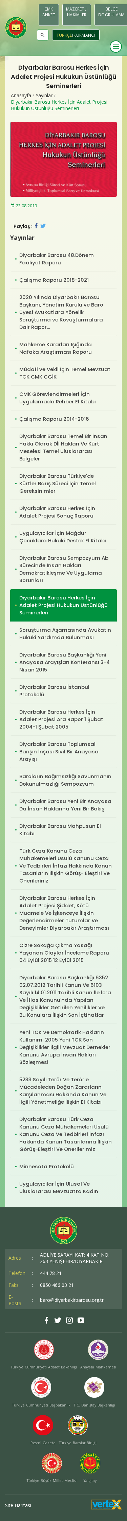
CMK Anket (48, 12)
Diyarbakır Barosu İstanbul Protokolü (54, 690)
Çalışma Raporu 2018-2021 (54, 279)
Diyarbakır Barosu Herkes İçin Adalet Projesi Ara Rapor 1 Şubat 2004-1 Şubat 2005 (61, 719)
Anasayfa (21, 95)
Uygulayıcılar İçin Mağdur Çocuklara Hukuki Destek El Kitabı (62, 536)
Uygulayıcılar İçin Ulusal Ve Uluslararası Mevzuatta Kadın (58, 1187)
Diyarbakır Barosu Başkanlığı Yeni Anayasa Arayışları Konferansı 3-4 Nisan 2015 (64, 662)
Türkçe (64, 35)
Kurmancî (84, 35)
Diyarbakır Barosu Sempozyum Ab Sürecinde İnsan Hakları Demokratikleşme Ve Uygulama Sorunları (63, 569)
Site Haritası (18, 1505)
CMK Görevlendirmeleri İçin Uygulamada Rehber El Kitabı (57, 397)
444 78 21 (51, 1273)
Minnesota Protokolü (46, 1166)
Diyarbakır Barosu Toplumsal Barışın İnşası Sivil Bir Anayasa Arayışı (59, 751)
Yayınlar (44, 95)
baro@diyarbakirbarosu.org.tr (72, 1300)
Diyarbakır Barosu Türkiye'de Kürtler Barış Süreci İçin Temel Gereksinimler (57, 483)
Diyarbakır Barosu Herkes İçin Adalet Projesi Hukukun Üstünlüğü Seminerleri (59, 105)
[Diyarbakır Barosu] (16, 27)
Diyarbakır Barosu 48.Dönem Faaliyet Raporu (56, 258)
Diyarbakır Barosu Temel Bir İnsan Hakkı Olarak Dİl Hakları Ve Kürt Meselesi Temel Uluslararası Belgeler (63, 447)
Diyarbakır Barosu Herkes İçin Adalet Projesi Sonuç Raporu (57, 512)
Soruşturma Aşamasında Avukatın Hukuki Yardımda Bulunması (65, 633)
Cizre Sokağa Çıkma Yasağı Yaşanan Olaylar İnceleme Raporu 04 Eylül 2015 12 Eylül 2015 (64, 953)
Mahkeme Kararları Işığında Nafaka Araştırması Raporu (55, 348)
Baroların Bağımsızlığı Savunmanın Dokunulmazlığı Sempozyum (65, 780)
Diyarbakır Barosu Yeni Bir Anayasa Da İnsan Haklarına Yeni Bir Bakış (65, 805)
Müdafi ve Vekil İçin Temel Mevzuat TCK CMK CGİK (64, 373)
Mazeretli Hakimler (76, 12)
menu (116, 46)
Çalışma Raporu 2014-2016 (54, 418)
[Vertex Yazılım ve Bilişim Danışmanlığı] (106, 1507)
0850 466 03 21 (57, 1285)
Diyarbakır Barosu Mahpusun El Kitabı (60, 829)
